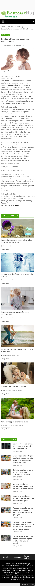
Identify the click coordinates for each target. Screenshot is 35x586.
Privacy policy (27, 557)
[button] (33, 21)
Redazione (6, 557)
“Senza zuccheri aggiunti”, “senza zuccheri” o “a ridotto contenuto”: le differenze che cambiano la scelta (23, 525)
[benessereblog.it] (17, 14)
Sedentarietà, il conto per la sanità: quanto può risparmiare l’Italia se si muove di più (23, 473)
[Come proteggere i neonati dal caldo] (17, 408)
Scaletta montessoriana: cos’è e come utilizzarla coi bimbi (15, 313)
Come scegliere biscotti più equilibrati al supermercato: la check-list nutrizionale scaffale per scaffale (23, 459)
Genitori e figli (6, 35)
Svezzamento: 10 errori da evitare (13, 387)
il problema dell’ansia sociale (14, 103)
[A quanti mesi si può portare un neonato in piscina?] (17, 262)
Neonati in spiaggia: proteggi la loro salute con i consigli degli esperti (16, 241)
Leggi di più (5, 249)
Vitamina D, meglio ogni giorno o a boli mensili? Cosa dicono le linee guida (23, 498)
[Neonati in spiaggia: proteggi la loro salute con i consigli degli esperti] (17, 228)
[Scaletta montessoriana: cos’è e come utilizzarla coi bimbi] (17, 298)
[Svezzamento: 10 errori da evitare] (17, 373)
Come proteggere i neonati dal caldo (14, 422)
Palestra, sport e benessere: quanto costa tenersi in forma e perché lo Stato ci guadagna (23, 511)
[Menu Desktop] (3, 21)
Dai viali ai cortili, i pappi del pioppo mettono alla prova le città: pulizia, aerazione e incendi (23, 539)
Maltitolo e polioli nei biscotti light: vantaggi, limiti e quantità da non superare (23, 486)
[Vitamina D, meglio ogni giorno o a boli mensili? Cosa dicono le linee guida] (5, 498)
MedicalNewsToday (12, 205)
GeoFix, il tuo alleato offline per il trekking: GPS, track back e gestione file (23, 446)
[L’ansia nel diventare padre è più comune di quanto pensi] (17, 336)
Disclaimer (17, 557)
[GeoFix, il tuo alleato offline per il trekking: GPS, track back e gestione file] (5, 446)
